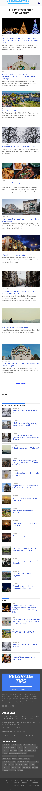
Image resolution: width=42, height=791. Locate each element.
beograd (13, 750)
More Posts (20, 384)
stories (26, 759)
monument (6, 759)
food (21, 750)
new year (6, 767)
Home (6, 780)
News (22, 780)
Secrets (24, 783)
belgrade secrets (9, 747)
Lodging (16, 783)
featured (34, 761)
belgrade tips (17, 744)
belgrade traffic (9, 761)
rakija (32, 764)
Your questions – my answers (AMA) (26, 785)
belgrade (6, 744)
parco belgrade (22, 764)
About (8, 785)
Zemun (5, 753)
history (5, 750)
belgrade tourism (9, 770)
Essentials (14, 780)
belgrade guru (30, 750)
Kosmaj (35, 767)
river (4, 764)
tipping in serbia (23, 761)
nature (11, 764)
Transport (34, 783)
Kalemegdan (15, 767)
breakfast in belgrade (17, 753)
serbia (20, 747)
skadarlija (26, 767)
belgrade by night (31, 747)
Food (9, 783)
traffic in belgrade (26, 756)
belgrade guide (29, 744)
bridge (20, 770)
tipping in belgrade (9, 756)
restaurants (17, 759)
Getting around (32, 780)
